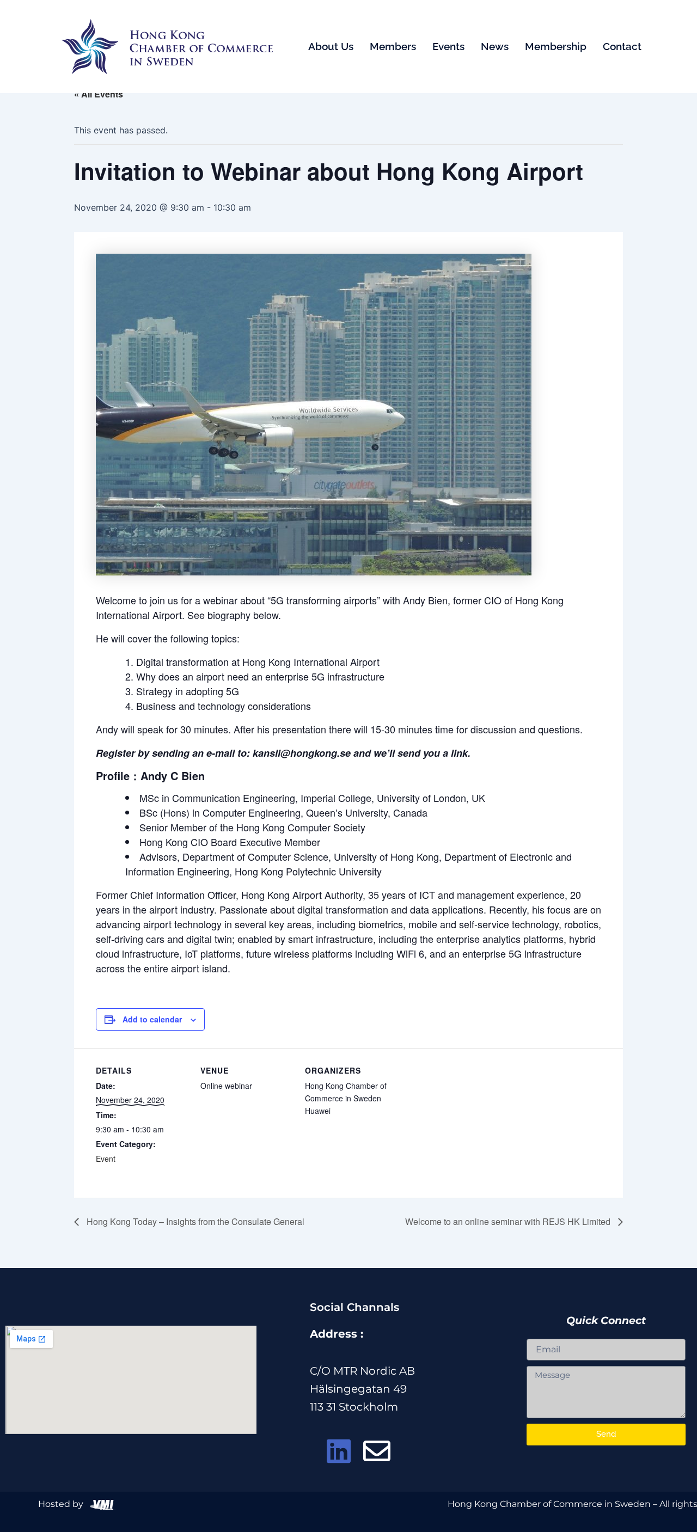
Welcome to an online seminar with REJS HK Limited (509, 1221)
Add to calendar (152, 1019)
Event (105, 1158)
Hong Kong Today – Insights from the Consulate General (194, 1221)
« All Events (98, 94)
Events (448, 46)
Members (393, 46)
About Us (330, 46)
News (495, 46)
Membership (555, 46)
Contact (622, 46)
